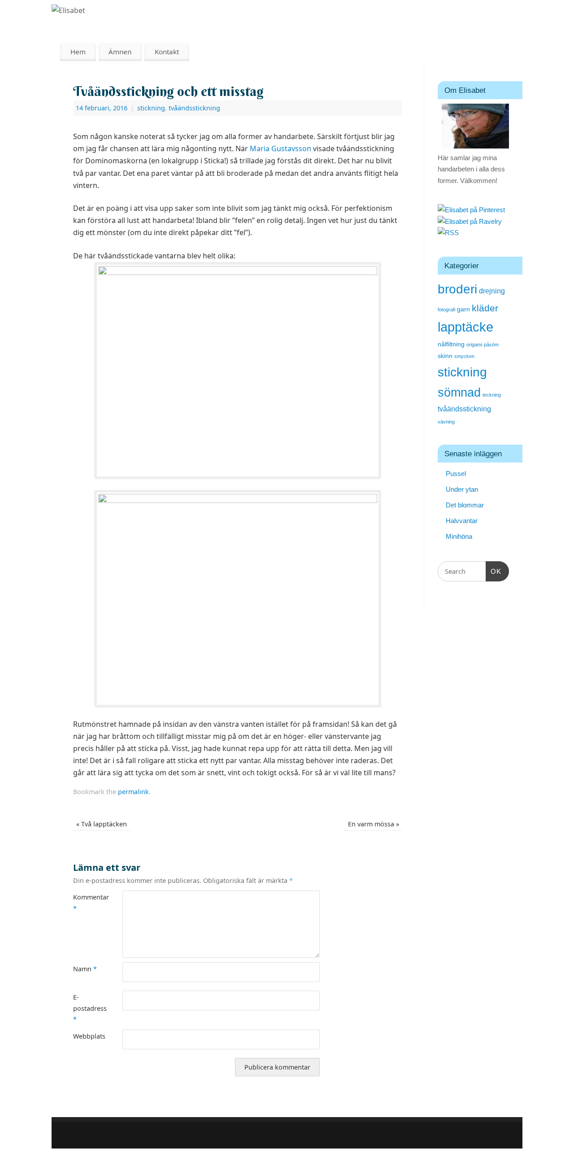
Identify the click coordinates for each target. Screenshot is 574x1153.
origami (474, 344)
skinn (445, 356)
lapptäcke (465, 326)
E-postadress (85, 1008)
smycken (464, 356)
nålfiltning (451, 344)
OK (494, 571)
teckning (492, 394)
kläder (485, 308)
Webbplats (85, 1036)
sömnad (459, 392)
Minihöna (459, 536)
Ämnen (120, 51)
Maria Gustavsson (280, 148)
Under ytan (462, 489)
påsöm (491, 344)
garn (463, 309)
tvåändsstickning (194, 108)
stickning (151, 108)
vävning (446, 421)
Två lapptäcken (101, 824)
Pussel (456, 473)
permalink (133, 791)
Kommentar (85, 902)
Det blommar (465, 505)
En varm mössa (373, 824)
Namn (85, 969)
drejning (492, 291)
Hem (78, 51)
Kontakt (167, 51)
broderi (457, 289)
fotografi (446, 309)
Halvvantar (462, 520)
